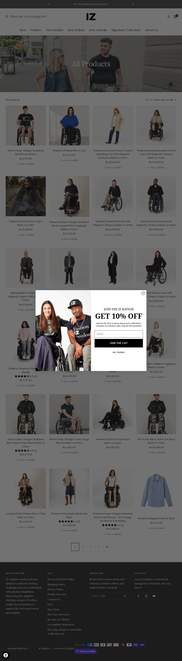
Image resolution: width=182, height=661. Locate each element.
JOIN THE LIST (119, 343)
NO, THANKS (119, 352)
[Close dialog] (143, 293)
